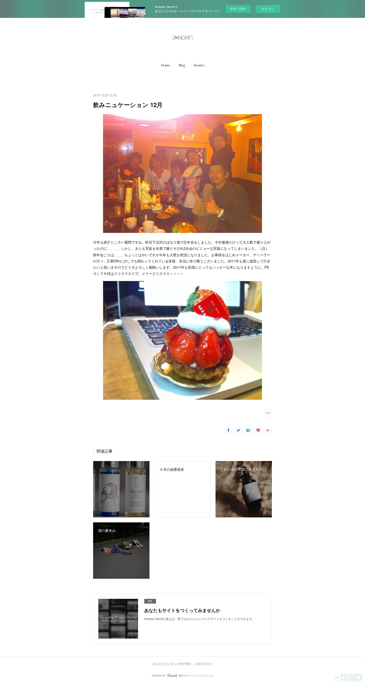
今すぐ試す (238, 8)
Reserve (199, 65)
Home (165, 65)
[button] (165, 65)
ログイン (267, 8)
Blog (182, 65)
